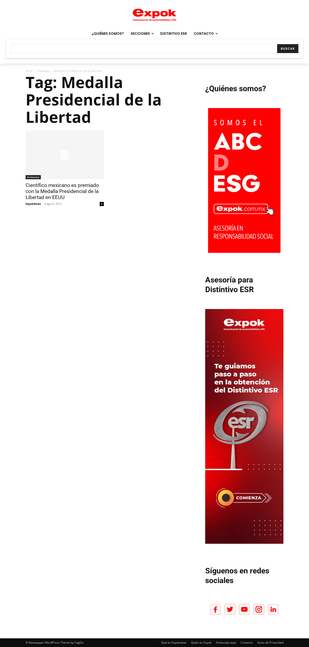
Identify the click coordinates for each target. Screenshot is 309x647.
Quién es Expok (201, 642)
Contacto (247, 642)
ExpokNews (33, 204)
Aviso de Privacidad (270, 642)
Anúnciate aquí (226, 642)
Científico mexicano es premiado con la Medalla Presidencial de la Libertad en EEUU (62, 191)
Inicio (29, 71)
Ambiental (33, 177)
